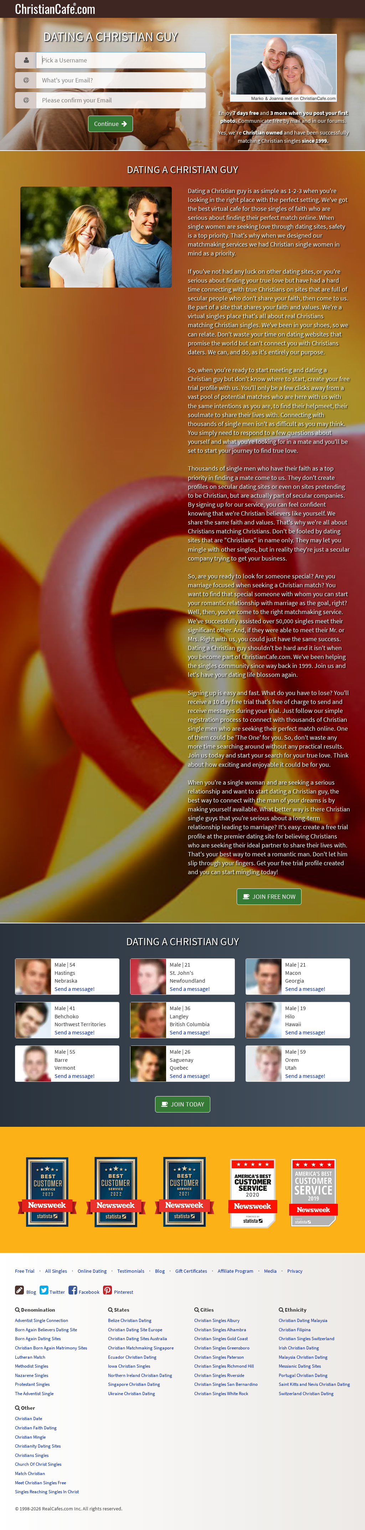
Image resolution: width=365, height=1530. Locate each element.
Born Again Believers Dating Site (46, 1329)
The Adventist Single (34, 1393)
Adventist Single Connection (41, 1320)
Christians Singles (31, 1455)
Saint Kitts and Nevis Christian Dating (314, 1384)
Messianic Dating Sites (300, 1366)
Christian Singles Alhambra (220, 1329)
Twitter (56, 1292)
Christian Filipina (295, 1329)
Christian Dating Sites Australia (137, 1338)
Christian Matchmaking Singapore (141, 1348)
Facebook (88, 1292)
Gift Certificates (191, 1271)
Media (270, 1271)
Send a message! (75, 988)
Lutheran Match (30, 1357)
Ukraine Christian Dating (131, 1393)
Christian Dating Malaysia (303, 1320)
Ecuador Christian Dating (132, 1357)
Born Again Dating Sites (38, 1338)
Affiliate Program (235, 1271)
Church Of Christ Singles (38, 1464)
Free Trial (25, 1271)
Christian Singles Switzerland (306, 1338)
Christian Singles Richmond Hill (224, 1366)
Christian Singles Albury (217, 1320)
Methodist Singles (31, 1366)
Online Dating (92, 1271)
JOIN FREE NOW (272, 896)
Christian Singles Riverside (219, 1375)
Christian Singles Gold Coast (221, 1338)
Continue (108, 124)
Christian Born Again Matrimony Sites (51, 1348)
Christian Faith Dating (36, 1427)
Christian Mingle (30, 1437)
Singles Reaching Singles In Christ (47, 1491)
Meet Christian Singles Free (40, 1482)
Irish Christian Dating (299, 1348)
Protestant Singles (32, 1384)
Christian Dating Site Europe (135, 1329)
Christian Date (28, 1418)
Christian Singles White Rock (221, 1393)
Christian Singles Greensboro (222, 1348)
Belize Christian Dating (129, 1320)
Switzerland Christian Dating (306, 1393)
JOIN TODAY (186, 1104)
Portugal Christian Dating (303, 1375)
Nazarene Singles (31, 1375)
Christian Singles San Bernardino (226, 1384)
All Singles (56, 1271)
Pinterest (122, 1292)
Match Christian (30, 1473)
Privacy (295, 1271)
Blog (160, 1271)
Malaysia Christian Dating (303, 1357)
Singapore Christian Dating (134, 1384)
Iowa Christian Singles (129, 1366)
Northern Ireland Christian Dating (140, 1375)
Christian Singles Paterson (219, 1357)
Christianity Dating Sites (38, 1446)
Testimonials (130, 1271)
